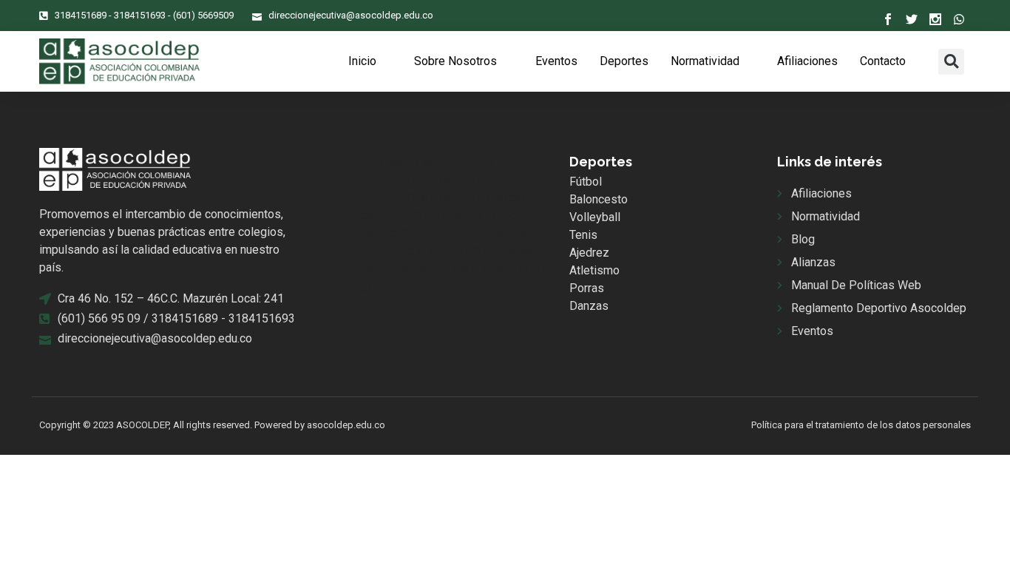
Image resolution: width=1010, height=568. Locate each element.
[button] (951, 62)
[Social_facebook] (888, 19)
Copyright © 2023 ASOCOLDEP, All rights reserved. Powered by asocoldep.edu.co (212, 424)
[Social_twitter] (911, 19)
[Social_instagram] (935, 19)
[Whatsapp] (959, 19)
